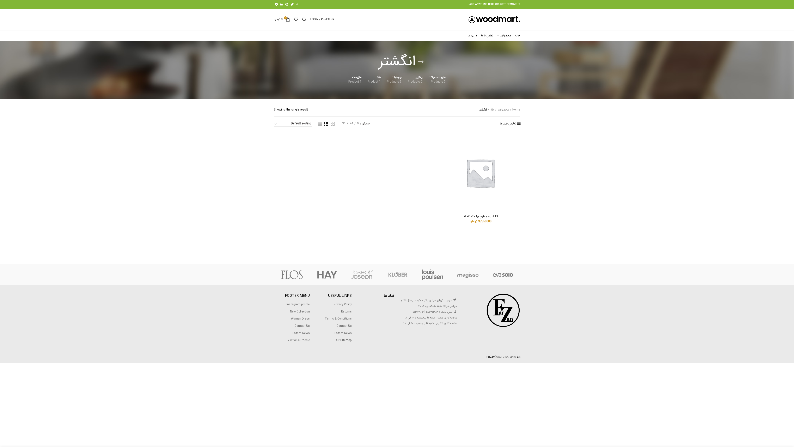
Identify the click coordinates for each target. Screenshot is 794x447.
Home (516, 110)
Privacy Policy (343, 304)
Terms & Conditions (338, 318)
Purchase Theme (299, 340)
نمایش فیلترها (508, 123)
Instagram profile (298, 304)
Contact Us (344, 326)
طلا (492, 110)
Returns (346, 311)
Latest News (343, 333)
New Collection (300, 311)
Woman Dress (300, 318)
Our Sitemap (343, 340)
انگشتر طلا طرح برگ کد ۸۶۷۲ (480, 216)
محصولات (503, 110)
